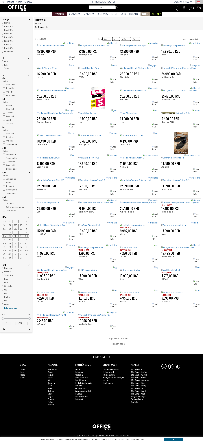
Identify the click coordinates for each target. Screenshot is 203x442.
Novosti (22, 377)
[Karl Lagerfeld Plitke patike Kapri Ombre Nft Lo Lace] (180, 246)
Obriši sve (5, 81)
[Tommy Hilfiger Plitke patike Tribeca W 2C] (56, 179)
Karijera (22, 374)
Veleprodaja (79, 374)
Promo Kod (78, 385)
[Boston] (164, 225)
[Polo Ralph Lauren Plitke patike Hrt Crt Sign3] (56, 224)
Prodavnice (134, 14)
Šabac (50, 393)
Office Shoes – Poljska (138, 393)
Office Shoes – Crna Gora (139, 372)
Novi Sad (50, 374)
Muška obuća (89, 14)
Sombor (50, 388)
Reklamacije (79, 372)
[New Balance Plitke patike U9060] (56, 201)
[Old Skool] (123, 247)
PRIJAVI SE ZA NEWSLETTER (101, 357)
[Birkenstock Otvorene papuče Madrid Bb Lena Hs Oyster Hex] (180, 201)
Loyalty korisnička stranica (83, 383)
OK (173, 439)
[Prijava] (184, 7)
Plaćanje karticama (81, 396)
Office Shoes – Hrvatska (138, 377)
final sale (156, 14)
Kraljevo (50, 396)
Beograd (50, 372)
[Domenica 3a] (83, 247)
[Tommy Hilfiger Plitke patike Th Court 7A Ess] (180, 179)
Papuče (145, 14)
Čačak (50, 385)
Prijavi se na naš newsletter (105, 2)
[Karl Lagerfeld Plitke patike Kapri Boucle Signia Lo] (56, 268)
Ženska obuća (74, 14)
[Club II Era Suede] (126, 135)
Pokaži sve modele (118, 343)
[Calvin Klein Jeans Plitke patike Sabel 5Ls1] (56, 44)
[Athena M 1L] (124, 157)
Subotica (50, 377)
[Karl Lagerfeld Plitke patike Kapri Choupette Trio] (97, 44)
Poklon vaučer (79, 399)
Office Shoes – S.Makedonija (140, 380)
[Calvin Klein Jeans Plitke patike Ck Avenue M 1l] (56, 313)
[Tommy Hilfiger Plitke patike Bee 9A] (180, 44)
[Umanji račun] (97, 98)
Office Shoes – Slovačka (138, 388)
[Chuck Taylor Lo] (42, 135)
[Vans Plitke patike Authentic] (97, 291)
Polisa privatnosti (108, 372)
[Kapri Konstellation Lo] (85, 314)
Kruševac (51, 391)
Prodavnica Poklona (137, 399)
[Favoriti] (191, 7)
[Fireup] (81, 113)
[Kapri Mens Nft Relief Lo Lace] (171, 90)
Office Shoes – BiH (137, 369)
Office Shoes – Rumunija (139, 385)
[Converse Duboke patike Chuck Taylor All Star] (180, 111)
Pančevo (50, 402)
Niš (49, 380)
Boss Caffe (134, 402)
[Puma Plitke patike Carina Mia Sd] (180, 291)
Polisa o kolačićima (109, 374)
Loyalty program (108, 383)
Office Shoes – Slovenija (138, 391)
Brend (123, 14)
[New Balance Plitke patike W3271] (97, 156)
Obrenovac (51, 404)
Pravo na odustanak (81, 377)
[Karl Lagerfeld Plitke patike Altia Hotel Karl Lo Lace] (139, 66)
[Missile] (123, 225)
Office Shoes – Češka (138, 383)
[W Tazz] (81, 270)
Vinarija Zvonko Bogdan (138, 396)
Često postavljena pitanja (83, 391)
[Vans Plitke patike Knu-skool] (139, 291)
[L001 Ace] (41, 68)
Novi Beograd (52, 369)
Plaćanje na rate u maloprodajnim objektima (113, 379)
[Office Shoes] (17, 8)
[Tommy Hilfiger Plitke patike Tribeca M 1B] (97, 179)
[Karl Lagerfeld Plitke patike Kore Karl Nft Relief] (56, 89)
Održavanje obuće (80, 388)
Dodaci (114, 14)
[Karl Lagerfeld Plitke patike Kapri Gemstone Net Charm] (180, 66)
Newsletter (78, 393)
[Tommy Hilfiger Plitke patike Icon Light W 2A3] (139, 44)
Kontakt (22, 372)
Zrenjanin (51, 399)
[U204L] (81, 225)
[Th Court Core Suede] (127, 180)
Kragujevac (51, 383)
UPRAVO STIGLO (60, 14)
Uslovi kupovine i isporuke (111, 369)
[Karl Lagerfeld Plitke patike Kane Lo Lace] (139, 89)
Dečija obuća (103, 14)
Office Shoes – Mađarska (139, 374)
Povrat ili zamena (80, 380)
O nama (22, 369)
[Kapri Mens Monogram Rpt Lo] (47, 113)
